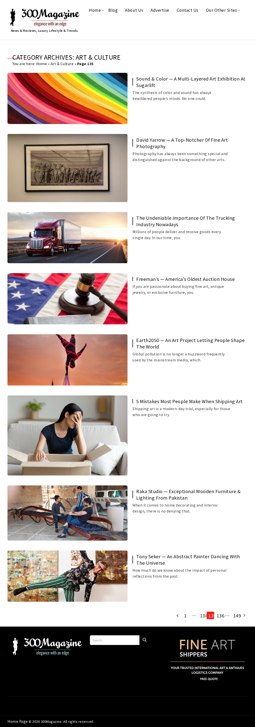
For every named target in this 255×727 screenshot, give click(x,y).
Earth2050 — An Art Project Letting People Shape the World (190, 343)
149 (236, 615)
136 (220, 615)
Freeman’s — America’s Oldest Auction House (185, 279)
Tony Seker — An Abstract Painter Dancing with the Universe (188, 559)
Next (244, 615)
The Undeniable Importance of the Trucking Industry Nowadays (185, 220)
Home (41, 63)
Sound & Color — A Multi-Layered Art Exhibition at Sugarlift (191, 81)
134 (203, 615)
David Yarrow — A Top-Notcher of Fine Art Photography (182, 142)
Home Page (18, 721)
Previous (177, 615)
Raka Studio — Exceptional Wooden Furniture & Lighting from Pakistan (188, 494)
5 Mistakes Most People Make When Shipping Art (189, 401)
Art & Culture (62, 63)
